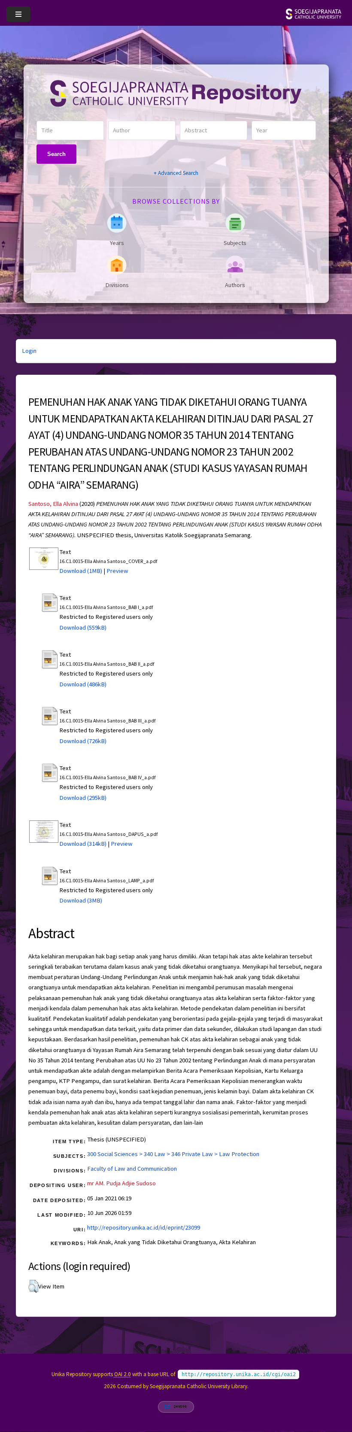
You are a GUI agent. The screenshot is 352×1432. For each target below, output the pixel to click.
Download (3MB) (80, 900)
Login (29, 351)
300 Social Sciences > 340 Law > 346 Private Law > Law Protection (173, 1154)
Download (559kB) (82, 627)
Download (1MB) (80, 571)
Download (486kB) (82, 684)
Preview (117, 571)
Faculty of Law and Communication (132, 1168)
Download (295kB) (82, 798)
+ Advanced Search (176, 173)
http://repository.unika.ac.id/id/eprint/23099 (143, 1227)
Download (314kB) (82, 844)
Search (56, 154)
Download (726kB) (82, 741)
